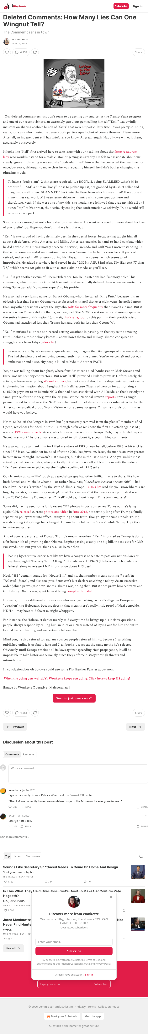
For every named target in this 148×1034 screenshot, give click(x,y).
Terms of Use (92, 960)
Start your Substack (64, 1016)
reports (110, 397)
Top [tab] (7, 856)
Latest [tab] (18, 856)
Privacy (81, 1006)
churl (11, 816)
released (25, 511)
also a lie (48, 342)
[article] (74, 874)
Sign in (138, 6)
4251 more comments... (14, 837)
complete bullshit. (80, 591)
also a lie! (94, 487)
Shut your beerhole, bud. (19, 872)
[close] (111, 897)
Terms (92, 1006)
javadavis (14, 790)
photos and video (56, 511)
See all (11, 948)
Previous (18, 727)
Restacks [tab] (28, 754)
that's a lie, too (74, 317)
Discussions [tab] (32, 856)
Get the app (93, 1016)
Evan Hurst (26, 876)
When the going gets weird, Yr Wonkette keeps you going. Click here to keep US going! (67, 678)
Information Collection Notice (73, 963)
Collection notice (108, 1006)
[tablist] (19, 754)
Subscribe (121, 6)
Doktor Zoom (20, 39)
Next (132, 727)
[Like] (7, 52)
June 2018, (80, 511)
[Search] (141, 856)
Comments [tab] (12, 754)
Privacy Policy (103, 963)
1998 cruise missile (28, 432)
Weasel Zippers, (55, 381)
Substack (55, 1026)
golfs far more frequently (85, 307)
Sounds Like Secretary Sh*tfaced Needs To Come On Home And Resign (60, 867)
